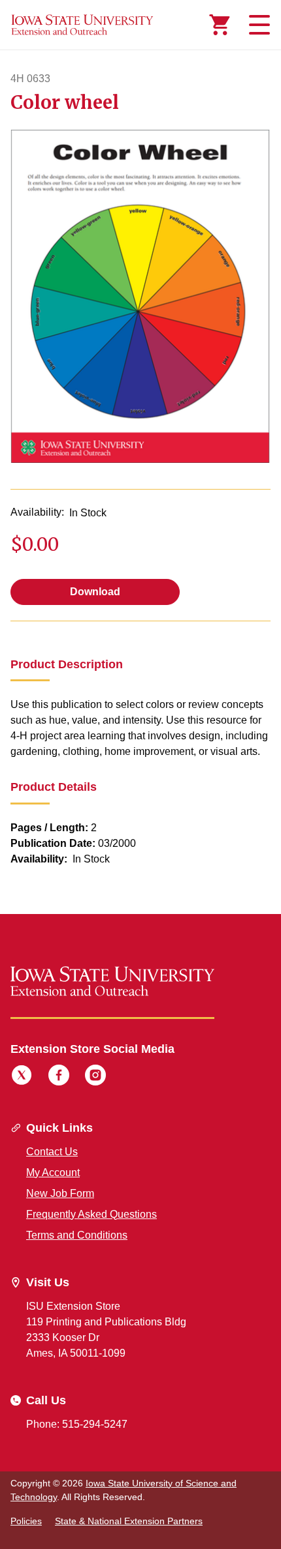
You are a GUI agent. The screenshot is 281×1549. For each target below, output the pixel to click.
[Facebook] (58, 1077)
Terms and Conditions (76, 1235)
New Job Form (60, 1193)
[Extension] (82, 25)
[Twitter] (21, 1077)
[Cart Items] (219, 24)
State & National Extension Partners (129, 1521)
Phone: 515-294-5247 (76, 1424)
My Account (53, 1172)
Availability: (37, 512)
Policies (26, 1521)
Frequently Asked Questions (91, 1214)
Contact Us (52, 1151)
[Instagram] (95, 1077)
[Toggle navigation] (257, 24)
